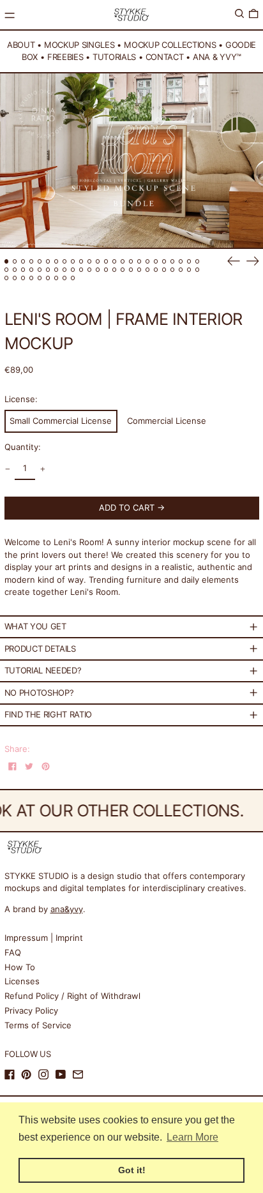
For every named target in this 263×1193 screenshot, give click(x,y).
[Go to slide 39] (123, 269)
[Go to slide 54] (48, 278)
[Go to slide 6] (48, 261)
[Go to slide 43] (156, 269)
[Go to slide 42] (148, 269)
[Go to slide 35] (89, 269)
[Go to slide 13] (106, 261)
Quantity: (22, 447)
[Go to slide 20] (164, 261)
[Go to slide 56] (65, 278)
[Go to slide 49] (6, 278)
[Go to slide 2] (15, 261)
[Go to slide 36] (98, 269)
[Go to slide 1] (6, 261)
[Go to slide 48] (197, 269)
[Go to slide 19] (156, 261)
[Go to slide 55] (56, 278)
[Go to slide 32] (65, 269)
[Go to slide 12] (98, 261)
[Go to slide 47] (189, 269)
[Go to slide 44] (164, 269)
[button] (239, 13)
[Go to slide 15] (123, 261)
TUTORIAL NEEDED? (43, 670)
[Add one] (42, 468)
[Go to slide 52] (31, 278)
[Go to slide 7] (56, 261)
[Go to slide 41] (139, 269)
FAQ (12, 952)
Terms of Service (37, 1025)
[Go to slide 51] (23, 278)
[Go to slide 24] (197, 261)
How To (19, 967)
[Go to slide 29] (40, 269)
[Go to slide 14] (114, 261)
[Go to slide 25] (6, 269)
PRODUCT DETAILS (40, 648)
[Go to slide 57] (73, 278)
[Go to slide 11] (89, 261)
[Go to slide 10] (81, 261)
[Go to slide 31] (56, 269)
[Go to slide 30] (48, 269)
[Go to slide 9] (73, 261)
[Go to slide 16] (131, 261)
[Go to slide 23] (189, 261)
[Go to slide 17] (139, 261)
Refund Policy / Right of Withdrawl (72, 996)
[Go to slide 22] (181, 261)
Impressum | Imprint (43, 938)
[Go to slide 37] (106, 269)
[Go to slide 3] (23, 261)
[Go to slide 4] (31, 261)
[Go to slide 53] (40, 278)
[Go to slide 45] (172, 269)
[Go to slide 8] (65, 261)
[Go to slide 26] (15, 269)
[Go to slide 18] (148, 261)
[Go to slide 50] (15, 278)
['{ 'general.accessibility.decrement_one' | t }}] (7, 468)
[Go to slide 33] (73, 269)
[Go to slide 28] (31, 269)
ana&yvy (66, 909)
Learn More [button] (192, 1137)
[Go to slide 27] (23, 269)
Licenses (22, 981)
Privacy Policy (31, 1010)
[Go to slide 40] (131, 269)
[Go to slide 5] (40, 261)
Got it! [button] (132, 1170)
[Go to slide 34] (81, 269)
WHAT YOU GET (35, 626)
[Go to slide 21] (172, 261)
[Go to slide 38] (114, 269)
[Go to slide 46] (181, 269)
